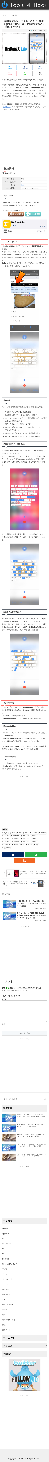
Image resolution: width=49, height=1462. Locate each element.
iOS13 (26, 833)
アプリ (4, 1269)
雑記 (3, 1325)
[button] (45, 1099)
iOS (20, 833)
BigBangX (6, 107)
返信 (39, 988)
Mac (3, 1249)
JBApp (16, 845)
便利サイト (6, 1294)
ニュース (5, 1284)
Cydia (6, 833)
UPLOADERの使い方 (9, 1264)
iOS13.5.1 (7, 842)
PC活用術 (5, 1259)
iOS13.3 (34, 836)
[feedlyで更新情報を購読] (36, 854)
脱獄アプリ (7, 848)
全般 (3, 1299)
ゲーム (4, 1274)
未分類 (4, 1310)
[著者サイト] (13, 854)
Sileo (22, 845)
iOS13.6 (16, 842)
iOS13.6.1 (26, 842)
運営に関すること (8, 1320)
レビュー (5, 1289)
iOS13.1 (43, 833)
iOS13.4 (16, 839)
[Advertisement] (24, 137)
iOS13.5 (34, 839)
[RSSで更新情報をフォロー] (24, 860)
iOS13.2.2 (16, 836)
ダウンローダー (7, 1279)
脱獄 (5, 829)
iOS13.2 (6, 836)
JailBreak (7, 845)
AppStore (5, 1234)
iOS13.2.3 (26, 836)
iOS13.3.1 (7, 839)
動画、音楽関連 (7, 1304)
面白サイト (6, 1330)
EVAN (22, 185)
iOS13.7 (34, 842)
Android (5, 1228)
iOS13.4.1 (26, 839)
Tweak (30, 845)
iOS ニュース (7, 1244)
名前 (3, 1024)
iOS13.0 (34, 833)
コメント (5, 999)
